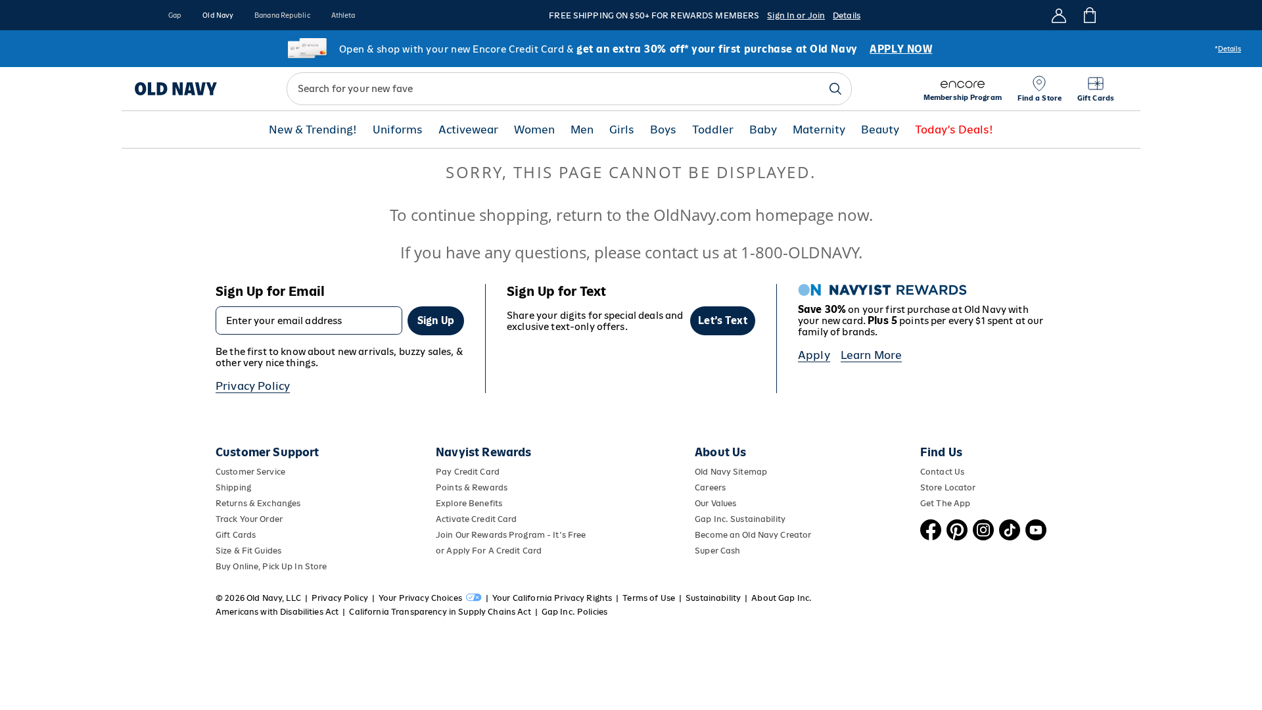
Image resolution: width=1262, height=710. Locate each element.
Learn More (871, 355)
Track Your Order (249, 519)
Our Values (715, 503)
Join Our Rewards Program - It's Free (511, 535)
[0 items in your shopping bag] (1088, 15)
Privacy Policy (253, 385)
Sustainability (713, 598)
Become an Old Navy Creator (753, 535)
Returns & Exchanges (258, 503)
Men (582, 130)
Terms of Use (648, 598)
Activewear (468, 130)
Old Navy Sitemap (731, 472)
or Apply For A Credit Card (489, 551)
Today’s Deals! (954, 130)
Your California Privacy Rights (552, 598)
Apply (814, 355)
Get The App (945, 503)
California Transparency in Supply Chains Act (439, 612)
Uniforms (398, 130)
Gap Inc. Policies (574, 612)
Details (846, 15)
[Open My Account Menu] (1059, 15)
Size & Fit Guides (248, 551)
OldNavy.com (702, 214)
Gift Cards (236, 535)
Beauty (880, 130)
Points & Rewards (471, 487)
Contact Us (942, 472)
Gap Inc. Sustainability (740, 519)
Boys (663, 130)
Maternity (819, 130)
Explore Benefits (469, 503)
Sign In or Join (796, 15)
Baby (763, 130)
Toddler (713, 130)
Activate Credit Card (476, 519)
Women (534, 130)
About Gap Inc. (781, 598)
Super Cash (717, 551)
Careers (710, 487)
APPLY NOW (901, 49)
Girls (621, 130)
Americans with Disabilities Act (277, 612)
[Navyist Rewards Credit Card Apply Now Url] (631, 48)
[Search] (835, 89)
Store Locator (948, 487)
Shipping (233, 487)
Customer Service (250, 472)
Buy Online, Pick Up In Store (271, 566)
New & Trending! (313, 130)
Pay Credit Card (468, 472)
